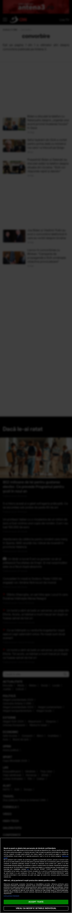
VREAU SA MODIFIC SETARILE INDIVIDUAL (36, 908)
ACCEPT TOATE (36, 902)
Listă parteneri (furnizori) (11, 896)
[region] (36, 875)
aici (28, 869)
